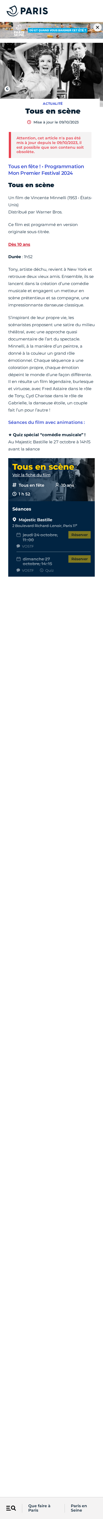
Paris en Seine (79, 1508)
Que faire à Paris (39, 1508)
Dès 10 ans (19, 244)
